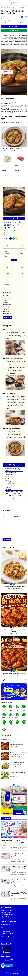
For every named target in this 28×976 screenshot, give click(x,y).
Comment (5, 522)
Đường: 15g (6, 307)
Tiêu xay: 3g (6, 309)
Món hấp (4, 717)
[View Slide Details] (14, 691)
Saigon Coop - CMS (9, 972)
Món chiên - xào (24, 709)
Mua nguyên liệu (7, 317)
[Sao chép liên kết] (26, 17)
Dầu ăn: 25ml (6, 311)
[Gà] (11, 584)
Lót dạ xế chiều (11, 709)
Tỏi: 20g (5, 300)
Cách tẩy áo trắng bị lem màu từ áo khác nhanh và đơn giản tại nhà (19, 868)
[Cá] (10, 238)
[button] (11, 179)
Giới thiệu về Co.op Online (6, 910)
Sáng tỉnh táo (11, 724)
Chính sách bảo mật (5, 924)
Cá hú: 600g (6, 295)
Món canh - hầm (17, 709)
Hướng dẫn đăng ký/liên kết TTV (8, 914)
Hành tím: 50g (6, 298)
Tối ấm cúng (17, 724)
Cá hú (3, 122)
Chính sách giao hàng (6, 928)
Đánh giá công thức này (8, 513)
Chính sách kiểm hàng (6, 929)
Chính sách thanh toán (6, 926)
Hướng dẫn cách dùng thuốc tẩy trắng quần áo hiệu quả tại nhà (19, 893)
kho (14, 230)
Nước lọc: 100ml (7, 313)
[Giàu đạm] (13, 238)
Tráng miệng (24, 724)
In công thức (13, 30)
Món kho (19, 234)
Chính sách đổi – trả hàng (7, 933)
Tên (4, 516)
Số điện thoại (17, 516)
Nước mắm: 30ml (7, 304)
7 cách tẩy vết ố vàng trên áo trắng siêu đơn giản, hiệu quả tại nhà (18, 881)
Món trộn (4, 724)
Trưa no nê (4, 732)
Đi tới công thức (13, 26)
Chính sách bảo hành (5, 931)
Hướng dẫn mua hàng (6, 912)
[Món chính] (16, 238)
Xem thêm (24, 150)
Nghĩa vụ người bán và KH (7, 917)
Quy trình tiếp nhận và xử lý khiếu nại (9, 916)
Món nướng (23, 717)
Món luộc (17, 717)
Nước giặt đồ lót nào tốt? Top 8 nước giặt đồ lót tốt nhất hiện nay (18, 855)
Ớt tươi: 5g (5, 302)
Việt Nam (12, 232)
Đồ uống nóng (4, 709)
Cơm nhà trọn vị (14, 234)
